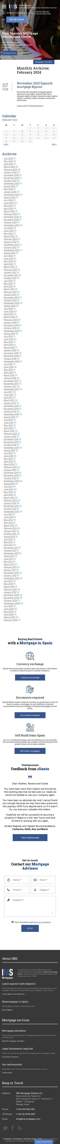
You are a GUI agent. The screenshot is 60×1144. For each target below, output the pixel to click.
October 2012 (10, 534)
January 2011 (10, 570)
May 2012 (8, 542)
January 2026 (10, 172)
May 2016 (8, 425)
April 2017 (8, 397)
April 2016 (8, 428)
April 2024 (8, 208)
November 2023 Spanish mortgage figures (35, 85)
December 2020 (11, 297)
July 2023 (8, 228)
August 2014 (9, 484)
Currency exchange (30, 677)
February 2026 (10, 169)
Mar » (54, 144)
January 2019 (10, 350)
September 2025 (11, 183)
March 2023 (9, 236)
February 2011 (10, 567)
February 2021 (10, 292)
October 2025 (10, 180)
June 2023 (9, 231)
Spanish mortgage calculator (13, 1041)
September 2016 (11, 414)
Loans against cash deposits (13, 994)
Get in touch (16, 19)
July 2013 (8, 514)
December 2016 (11, 406)
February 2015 (10, 467)
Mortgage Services (9, 53)
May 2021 (8, 283)
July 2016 (8, 420)
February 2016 (10, 433)
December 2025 (11, 175)
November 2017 (11, 383)
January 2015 (10, 470)
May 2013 (8, 520)
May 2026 (8, 161)
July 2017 (8, 392)
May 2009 (8, 611)
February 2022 (10, 269)
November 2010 (11, 573)
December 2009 (11, 595)
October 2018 (10, 358)
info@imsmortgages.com (17, 13)
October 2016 (10, 411)
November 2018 (11, 356)
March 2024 (9, 211)
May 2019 (8, 342)
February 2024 (10, 214)
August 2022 (9, 253)
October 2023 (10, 222)
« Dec (5, 144)
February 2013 (10, 528)
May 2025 (8, 189)
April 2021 (8, 286)
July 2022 (8, 256)
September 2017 (11, 389)
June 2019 (8, 339)
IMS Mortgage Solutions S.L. (29, 1093)
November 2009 (11, 598)
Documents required (30, 715)
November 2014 (11, 475)
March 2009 (9, 617)
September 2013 (11, 511)
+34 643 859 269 (42, 12)
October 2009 (10, 600)
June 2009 (9, 609)
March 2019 (9, 347)
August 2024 (9, 197)
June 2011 (8, 559)
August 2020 (9, 306)
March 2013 (9, 525)
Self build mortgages (30, 751)
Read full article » (36, 106)
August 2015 (9, 450)
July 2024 (8, 200)
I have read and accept (32, 922)
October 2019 (10, 328)
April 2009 (8, 614)
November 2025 (11, 178)
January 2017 (10, 403)
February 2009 (11, 620)
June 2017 (8, 395)
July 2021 (8, 281)
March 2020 (9, 317)
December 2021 (11, 275)
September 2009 (12, 603)
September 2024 (12, 194)
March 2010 (9, 586)
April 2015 (8, 461)
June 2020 (9, 311)
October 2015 (10, 445)
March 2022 (9, 267)
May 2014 (8, 492)
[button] (4, 6)
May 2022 (8, 261)
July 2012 (8, 539)
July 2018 (8, 364)
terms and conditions (42, 922)
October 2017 (10, 386)
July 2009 (8, 606)
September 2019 (11, 331)
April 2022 (8, 264)
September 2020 (12, 303)
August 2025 (9, 186)
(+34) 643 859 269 (25, 1109)
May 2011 (8, 561)
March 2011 (9, 564)
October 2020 (10, 300)
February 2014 (10, 500)
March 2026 (9, 167)
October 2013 (10, 509)
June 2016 (8, 422)
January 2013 (10, 531)
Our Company (26, 53)
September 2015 (11, 447)
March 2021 (9, 289)
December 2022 (11, 244)
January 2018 (10, 378)
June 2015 (8, 456)
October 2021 (10, 278)
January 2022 (10, 272)
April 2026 (8, 164)
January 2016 (10, 436)
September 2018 (11, 361)
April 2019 (8, 345)
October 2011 (10, 550)
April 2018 (8, 372)
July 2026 (8, 158)
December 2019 (11, 325)
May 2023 (8, 233)
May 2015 (8, 459)
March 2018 (9, 375)
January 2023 (10, 242)
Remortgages (7, 1010)
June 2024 (9, 203)
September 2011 (11, 553)
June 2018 (8, 367)
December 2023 (11, 217)
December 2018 (11, 353)
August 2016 (9, 417)
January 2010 (10, 592)
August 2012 (9, 536)
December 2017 (11, 381)
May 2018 (8, 370)
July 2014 (8, 486)
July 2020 (8, 308)
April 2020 (8, 314)
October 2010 (10, 575)
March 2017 (9, 400)
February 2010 (10, 589)
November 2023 (11, 219)
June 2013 (8, 517)
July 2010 (8, 581)
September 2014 (11, 481)
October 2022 (10, 247)
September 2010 (11, 578)
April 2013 (8, 522)
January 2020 (10, 322)
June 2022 (9, 258)
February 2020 (10, 319)
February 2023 (10, 239)
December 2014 (11, 472)
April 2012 (8, 545)
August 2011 (9, 556)
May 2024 (8, 205)
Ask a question (44, 1142)
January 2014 (10, 503)
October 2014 (10, 478)
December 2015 (11, 439)
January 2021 (10, 294)
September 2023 (11, 225)
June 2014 (8, 489)
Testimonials (7, 1073)
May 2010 (8, 584)
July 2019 (8, 336)
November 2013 (11, 506)
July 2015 (8, 453)
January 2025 (10, 192)
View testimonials (30, 837)
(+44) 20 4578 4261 (43, 14)
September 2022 (11, 250)
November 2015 (11, 442)
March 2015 (9, 464)
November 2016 (11, 408)
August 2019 (9, 333)
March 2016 (9, 431)
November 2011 (11, 547)
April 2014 (8, 495)
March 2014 (9, 497)
